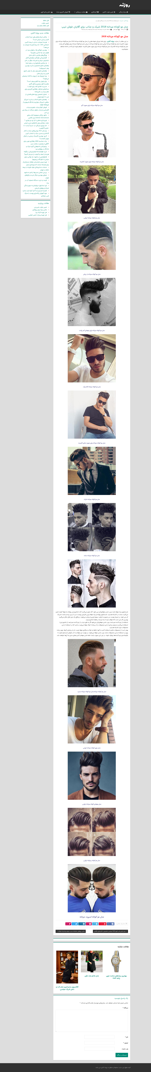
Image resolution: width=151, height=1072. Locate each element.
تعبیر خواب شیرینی (40, 207)
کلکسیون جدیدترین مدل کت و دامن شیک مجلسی (67, 988)
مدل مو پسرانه (91, 29)
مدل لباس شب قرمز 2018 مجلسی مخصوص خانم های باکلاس (109, 931)
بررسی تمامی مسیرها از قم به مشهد (35, 172)
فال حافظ (46, 21)
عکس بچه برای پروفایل (40, 210)
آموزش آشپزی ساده (62, 12)
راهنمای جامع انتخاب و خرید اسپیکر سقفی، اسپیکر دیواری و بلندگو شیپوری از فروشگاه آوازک (36, 102)
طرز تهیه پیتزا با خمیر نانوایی (37, 215)
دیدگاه (125, 1008)
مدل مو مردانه (84, 29)
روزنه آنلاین (126, 20)
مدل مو (96, 29)
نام (126, 1037)
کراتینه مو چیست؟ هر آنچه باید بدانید (35, 191)
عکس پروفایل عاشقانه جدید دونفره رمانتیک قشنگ (71, 931)
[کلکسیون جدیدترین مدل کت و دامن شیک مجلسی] (67, 983)
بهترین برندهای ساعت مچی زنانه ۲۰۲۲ (116, 977)
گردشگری (94, 12)
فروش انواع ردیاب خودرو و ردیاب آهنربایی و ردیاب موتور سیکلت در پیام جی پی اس (35, 110)
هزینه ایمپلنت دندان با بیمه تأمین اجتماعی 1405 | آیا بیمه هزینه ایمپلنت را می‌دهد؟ (36, 45)
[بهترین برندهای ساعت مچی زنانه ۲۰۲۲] (116, 972)
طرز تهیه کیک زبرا (41, 212)
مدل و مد (121, 20)
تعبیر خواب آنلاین (108, 12)
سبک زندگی (122, 12)
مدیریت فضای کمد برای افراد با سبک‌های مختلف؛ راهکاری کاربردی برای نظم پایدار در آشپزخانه (37, 89)
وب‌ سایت (125, 1049)
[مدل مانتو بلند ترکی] (92, 972)
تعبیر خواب (45, 23)
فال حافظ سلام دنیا (43, 26)
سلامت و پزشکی (80, 12)
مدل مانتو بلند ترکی (92, 976)
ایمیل (125, 1043)
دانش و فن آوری (46, 12)
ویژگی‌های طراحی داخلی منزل (38, 55)
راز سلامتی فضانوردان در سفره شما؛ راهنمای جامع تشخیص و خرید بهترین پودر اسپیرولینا (37, 65)
